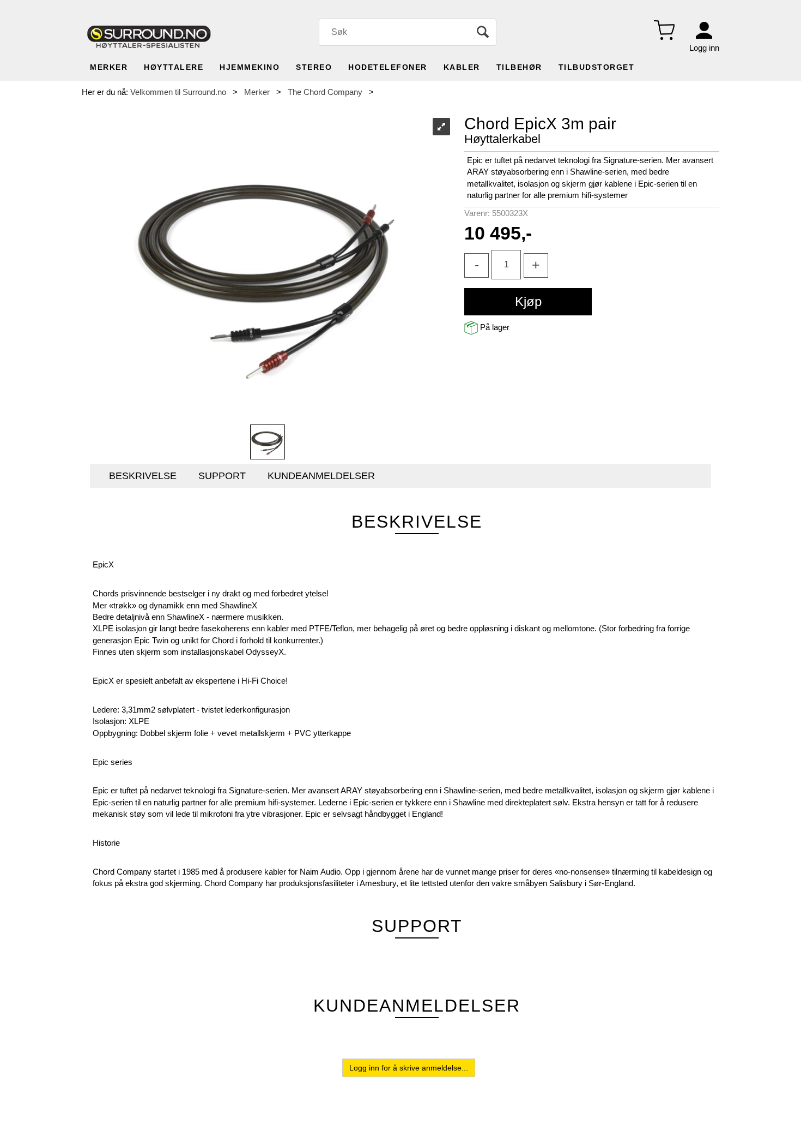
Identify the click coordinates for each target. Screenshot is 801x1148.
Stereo (314, 67)
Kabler (462, 67)
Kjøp (528, 301)
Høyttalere (173, 67)
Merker (109, 67)
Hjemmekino (250, 67)
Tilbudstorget (597, 67)
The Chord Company (325, 92)
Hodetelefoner (387, 67)
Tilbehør (519, 67)
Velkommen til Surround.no (178, 92)
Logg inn (704, 47)
